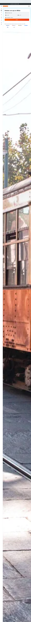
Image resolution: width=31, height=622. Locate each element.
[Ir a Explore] (1, 14)
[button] (30, 4)
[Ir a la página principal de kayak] (5, 6)
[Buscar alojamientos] (1, 10)
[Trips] (1, 20)
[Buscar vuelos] (1, 8)
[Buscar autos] (1, 12)
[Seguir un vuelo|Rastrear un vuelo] (1, 16)
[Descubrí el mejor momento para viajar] (1, 18)
